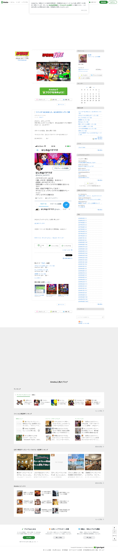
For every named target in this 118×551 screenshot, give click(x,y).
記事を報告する (68, 258)
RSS (81, 322)
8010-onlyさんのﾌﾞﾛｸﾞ (84, 170)
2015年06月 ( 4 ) (82, 275)
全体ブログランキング (83, 69)
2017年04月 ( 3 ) (82, 231)
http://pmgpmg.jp (22, 60)
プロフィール (91, 56)
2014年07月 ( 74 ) (82, 299)
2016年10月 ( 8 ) (82, 240)
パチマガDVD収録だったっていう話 (87, 128)
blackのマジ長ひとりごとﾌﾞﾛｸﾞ (86, 166)
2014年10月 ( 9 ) (82, 292)
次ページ (61, 104)
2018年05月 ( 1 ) (82, 218)
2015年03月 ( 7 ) (82, 281)
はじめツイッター (40, 223)
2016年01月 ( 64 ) (82, 260)
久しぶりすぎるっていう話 (41, 269)
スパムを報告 (48, 550)
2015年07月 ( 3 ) (82, 273)
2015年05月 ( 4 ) (82, 277)
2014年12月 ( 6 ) (82, 288)
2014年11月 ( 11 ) (82, 290)
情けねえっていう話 (83, 122)
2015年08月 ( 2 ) (82, 270)
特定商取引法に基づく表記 (91, 550)
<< (87, 87)
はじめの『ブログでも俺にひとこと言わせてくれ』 (59, 28)
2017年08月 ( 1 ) (82, 222)
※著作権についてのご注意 (83, 323)
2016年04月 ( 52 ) (82, 253)
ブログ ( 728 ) (81, 147)
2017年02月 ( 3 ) (82, 235)
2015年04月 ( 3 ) (82, 279)
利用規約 (66, 550)
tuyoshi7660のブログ (83, 177)
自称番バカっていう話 (40, 274)
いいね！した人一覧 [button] (67, 250)
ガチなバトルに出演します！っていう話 (44, 265)
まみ (79, 173)
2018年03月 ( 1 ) (82, 220)
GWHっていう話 (82, 130)
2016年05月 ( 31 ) (82, 251)
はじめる (28, 537)
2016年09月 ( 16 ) (82, 242)
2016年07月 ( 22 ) (82, 246)
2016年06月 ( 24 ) (82, 249)
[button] (114, 539)
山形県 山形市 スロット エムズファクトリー (90, 195)
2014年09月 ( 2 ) (82, 295)
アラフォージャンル (82, 71)
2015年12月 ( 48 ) (82, 262)
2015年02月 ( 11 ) (82, 284)
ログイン (112, 2)
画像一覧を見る (98, 138)
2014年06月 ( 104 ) (83, 301)
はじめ (89, 54)
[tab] (23, 395)
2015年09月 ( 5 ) (82, 268)
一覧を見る (99, 137)
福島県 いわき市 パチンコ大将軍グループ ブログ (90, 203)
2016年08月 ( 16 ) (82, 244)
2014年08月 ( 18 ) (82, 297)
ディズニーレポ (79, 418)
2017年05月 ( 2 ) (82, 229)
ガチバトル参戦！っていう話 (85, 126)
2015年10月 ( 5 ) (82, 266)
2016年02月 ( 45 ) (82, 257)
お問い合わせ (57, 550)
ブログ (40, 117)
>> (94, 87)
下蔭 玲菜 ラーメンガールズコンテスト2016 (89, 199)
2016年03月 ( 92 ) (82, 255)
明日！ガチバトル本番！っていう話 (87, 124)
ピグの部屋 (97, 56)
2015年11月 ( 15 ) (82, 264)
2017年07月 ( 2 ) (82, 225)
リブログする (67, 245)
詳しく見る (59, 537)
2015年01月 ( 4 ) (82, 286)
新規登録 (103, 2)
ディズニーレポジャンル (23, 394)
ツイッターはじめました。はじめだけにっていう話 (53, 112)
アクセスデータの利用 (76, 550)
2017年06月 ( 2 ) (82, 227)
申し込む (89, 537)
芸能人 (33, 394)
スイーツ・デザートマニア (53, 418)
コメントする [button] (54, 245)
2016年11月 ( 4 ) (82, 238)
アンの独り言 (81, 207)
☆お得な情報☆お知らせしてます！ (87, 162)
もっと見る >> (38, 277)
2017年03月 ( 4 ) (82, 233)
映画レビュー (19, 418)
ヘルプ (102, 550)
